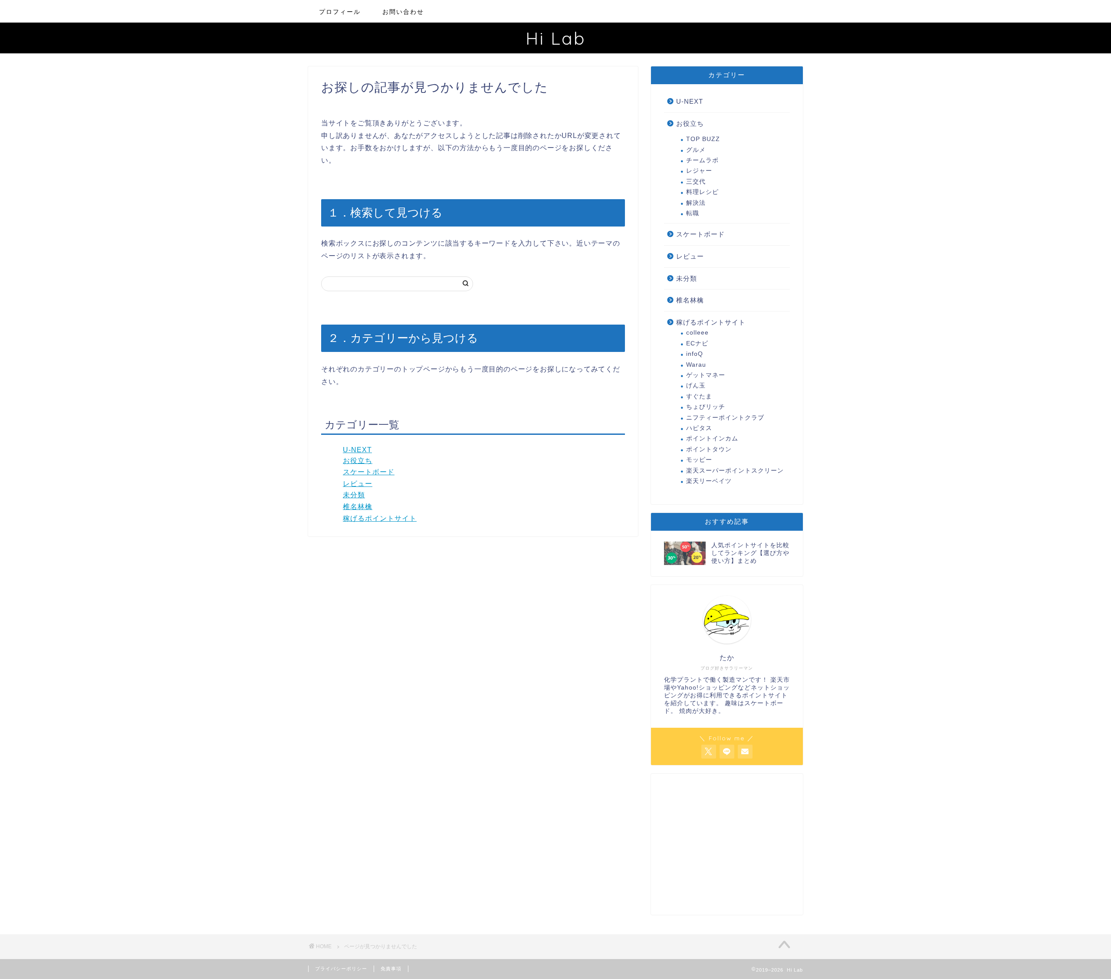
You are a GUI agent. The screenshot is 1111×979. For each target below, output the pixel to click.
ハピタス (699, 428)
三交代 (696, 181)
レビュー (357, 483)
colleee (697, 332)
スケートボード (368, 472)
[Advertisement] (727, 847)
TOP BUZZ (703, 139)
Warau (696, 364)
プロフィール (340, 12)
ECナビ (697, 343)
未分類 (354, 495)
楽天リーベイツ (709, 481)
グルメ (696, 150)
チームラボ (702, 160)
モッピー (699, 460)
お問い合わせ (403, 12)
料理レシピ (702, 192)
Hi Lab (555, 38)
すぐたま (699, 396)
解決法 (696, 203)
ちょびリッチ (705, 407)
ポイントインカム (712, 438)
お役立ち (357, 460)
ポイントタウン (709, 449)
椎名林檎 (357, 506)
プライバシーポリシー (341, 968)
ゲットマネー (705, 375)
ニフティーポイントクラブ (725, 417)
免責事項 (391, 968)
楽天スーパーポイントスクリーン (735, 470)
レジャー (699, 171)
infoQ (694, 354)
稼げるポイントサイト (380, 518)
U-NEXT (357, 449)
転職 (692, 213)
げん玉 (696, 385)
